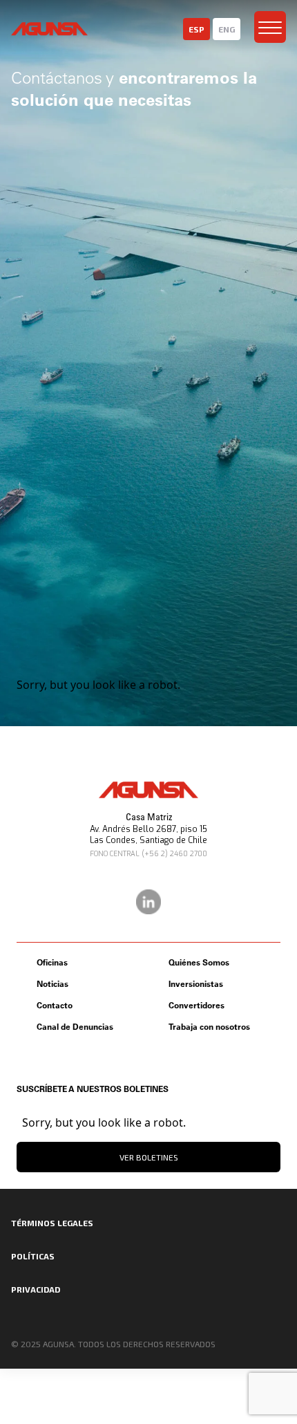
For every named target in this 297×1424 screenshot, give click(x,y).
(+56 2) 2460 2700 (174, 853)
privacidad (35, 1289)
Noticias (52, 984)
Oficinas (52, 962)
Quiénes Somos (199, 962)
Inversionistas (196, 984)
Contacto (55, 1005)
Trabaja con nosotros (209, 1026)
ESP (196, 29)
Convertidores (196, 1005)
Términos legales (52, 1223)
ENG (226, 29)
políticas (33, 1256)
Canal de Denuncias (75, 1026)
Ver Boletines (148, 1157)
